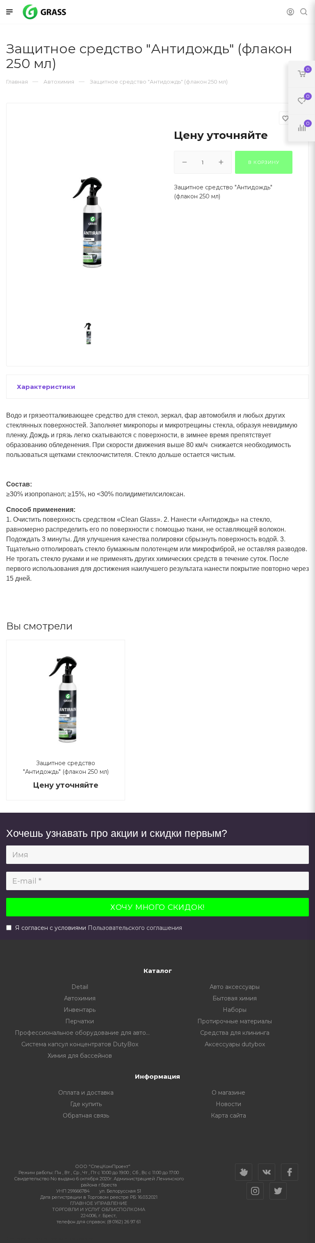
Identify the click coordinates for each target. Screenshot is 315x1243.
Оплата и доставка (86, 1092)
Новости (228, 1104)
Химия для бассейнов (80, 1055)
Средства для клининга (234, 1032)
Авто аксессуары (235, 987)
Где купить (86, 1104)
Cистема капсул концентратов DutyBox (79, 1044)
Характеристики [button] (46, 387)
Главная (17, 81)
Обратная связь (86, 1115)
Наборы (235, 1009)
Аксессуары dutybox (235, 1044)
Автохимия (80, 998)
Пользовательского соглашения (135, 928)
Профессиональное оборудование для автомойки (86, 1032)
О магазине (228, 1092)
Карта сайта (228, 1115)
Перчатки (79, 1021)
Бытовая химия (234, 998)
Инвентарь (80, 1009)
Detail (79, 987)
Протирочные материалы (234, 1021)
